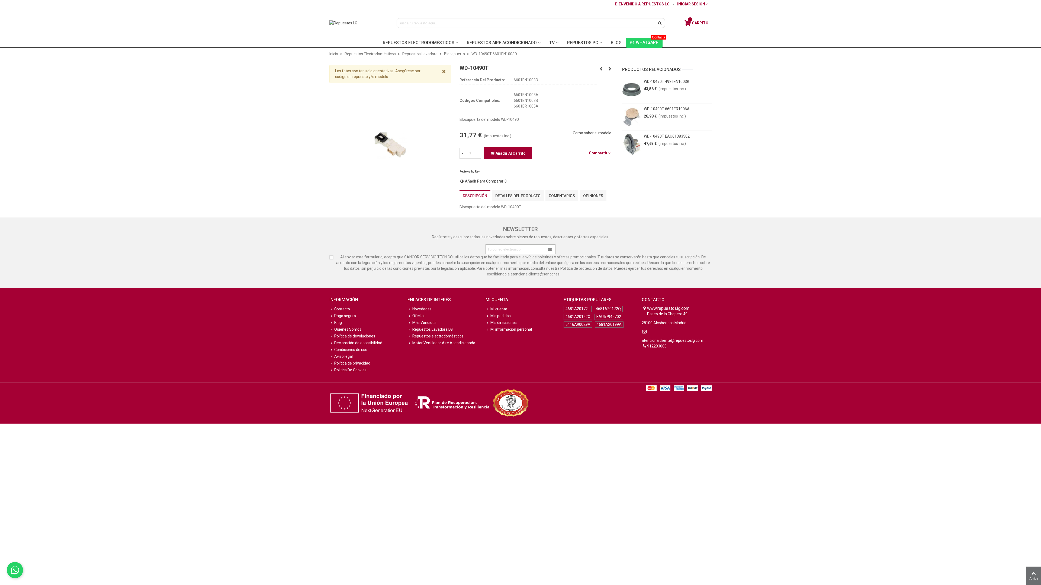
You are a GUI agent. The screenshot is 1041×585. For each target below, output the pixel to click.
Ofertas (419, 316)
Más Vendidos (424, 322)
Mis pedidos (500, 316)
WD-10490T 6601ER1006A (667, 109)
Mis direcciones (503, 322)
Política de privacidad (352, 363)
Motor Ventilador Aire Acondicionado (443, 343)
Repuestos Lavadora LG (432, 329)
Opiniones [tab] (593, 196)
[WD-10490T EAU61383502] (631, 144)
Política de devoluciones (354, 336)
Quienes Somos (347, 329)
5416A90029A (578, 324)
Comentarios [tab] (562, 196)
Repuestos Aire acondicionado (502, 42)
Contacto (342, 309)
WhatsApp (649, 41)
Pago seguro (345, 316)
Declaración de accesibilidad (358, 343)
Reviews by (470, 171)
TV (552, 42)
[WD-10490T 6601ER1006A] (631, 117)
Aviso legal (343, 356)
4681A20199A (609, 324)
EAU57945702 (608, 316)
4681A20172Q (608, 309)
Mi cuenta (498, 309)
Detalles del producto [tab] (518, 196)
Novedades (422, 309)
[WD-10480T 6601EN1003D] (601, 69)
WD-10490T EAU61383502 (667, 136)
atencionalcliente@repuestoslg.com (672, 340)
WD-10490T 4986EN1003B (666, 81)
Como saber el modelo (592, 133)
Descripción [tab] (475, 196)
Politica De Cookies (350, 370)
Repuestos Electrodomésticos (418, 42)
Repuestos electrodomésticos (438, 336)
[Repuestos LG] (354, 23)
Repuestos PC (582, 42)
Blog (616, 42)
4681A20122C (578, 316)
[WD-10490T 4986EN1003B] (631, 89)
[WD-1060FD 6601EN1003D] (610, 69)
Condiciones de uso (350, 349)
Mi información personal (511, 329)
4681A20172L (578, 309)
